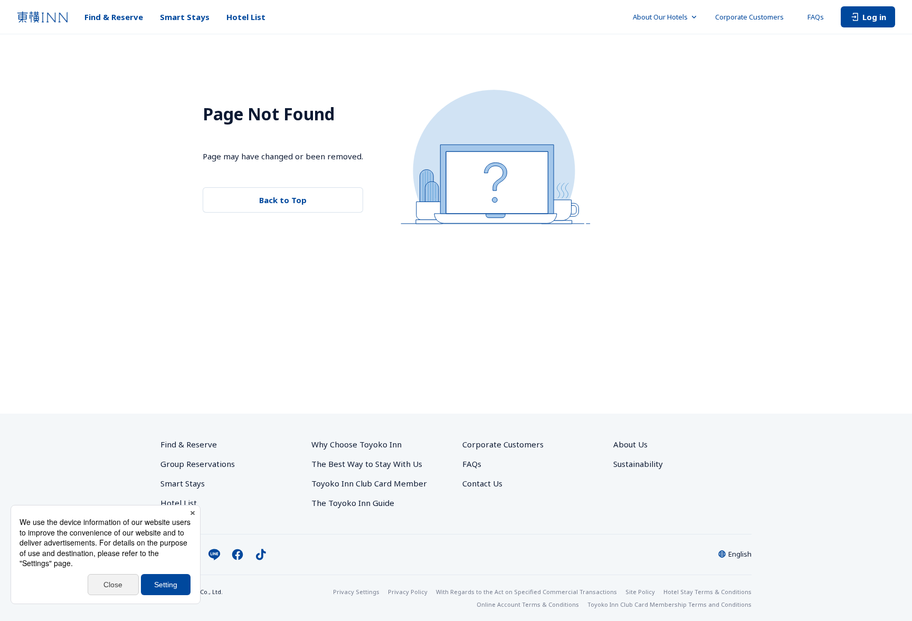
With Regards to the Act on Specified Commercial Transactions (526, 592)
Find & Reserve (113, 17)
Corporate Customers (753, 17)
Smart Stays (185, 17)
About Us (630, 444)
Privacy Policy (408, 592)
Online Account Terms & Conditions (528, 604)
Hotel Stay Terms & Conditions (707, 592)
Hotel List (245, 17)
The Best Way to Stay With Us (366, 463)
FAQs (816, 17)
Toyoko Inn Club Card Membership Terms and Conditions (669, 604)
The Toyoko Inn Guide (352, 503)
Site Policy (640, 592)
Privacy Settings (356, 592)
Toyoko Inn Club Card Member (369, 483)
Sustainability (638, 463)
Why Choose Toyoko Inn (356, 444)
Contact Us (482, 483)
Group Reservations (197, 463)
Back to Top (283, 200)
